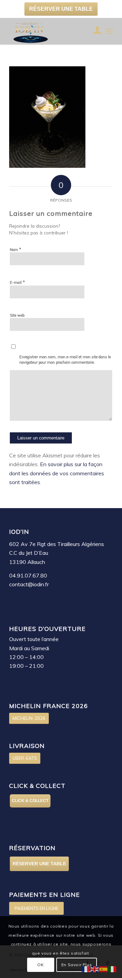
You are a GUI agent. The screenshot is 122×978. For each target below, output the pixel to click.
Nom (15, 249)
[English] (94, 968)
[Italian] (112, 968)
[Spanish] (103, 968)
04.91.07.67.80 (28, 575)
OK (40, 964)
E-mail (17, 282)
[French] (86, 968)
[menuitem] (94, 31)
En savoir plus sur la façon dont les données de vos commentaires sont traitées (56, 473)
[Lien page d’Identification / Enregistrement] (94, 31)
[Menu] (109, 31)
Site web (17, 315)
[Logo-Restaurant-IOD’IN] (50, 31)
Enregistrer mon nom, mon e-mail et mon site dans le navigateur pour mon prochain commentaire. (65, 360)
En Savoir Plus (76, 964)
